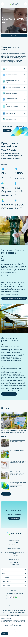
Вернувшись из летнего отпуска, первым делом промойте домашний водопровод (17, 441)
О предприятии (4, 164)
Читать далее (3, 436)
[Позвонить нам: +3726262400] (25, 4)
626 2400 (16, 555)
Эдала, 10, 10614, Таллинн (13, 564)
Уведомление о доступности (14, 615)
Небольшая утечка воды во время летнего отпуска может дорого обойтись (18, 463)
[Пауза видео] (24, 29)
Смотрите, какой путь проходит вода (8, 275)
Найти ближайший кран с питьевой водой (9, 294)
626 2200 (16, 542)
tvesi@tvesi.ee (15, 544)
